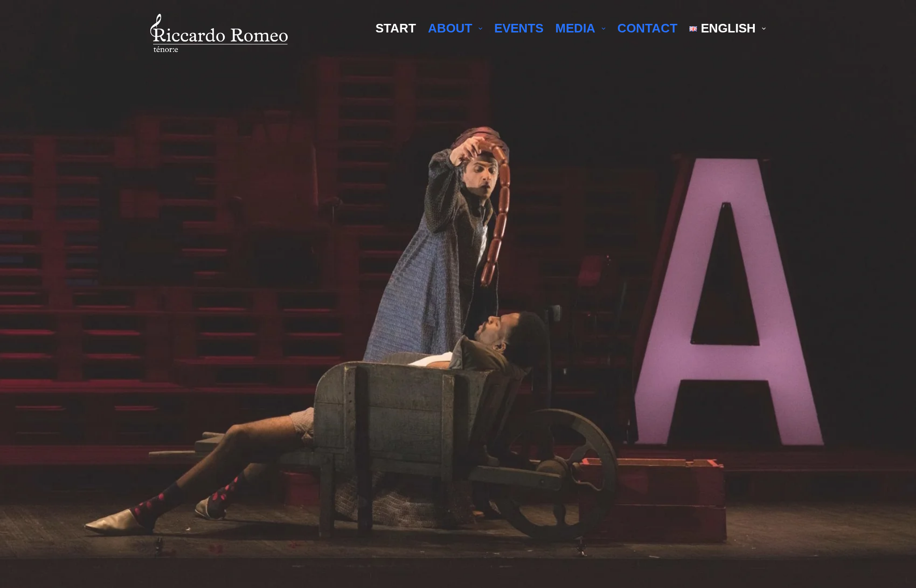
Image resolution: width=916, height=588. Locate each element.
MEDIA (575, 28)
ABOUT (450, 28)
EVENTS (518, 28)
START (395, 28)
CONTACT (647, 28)
